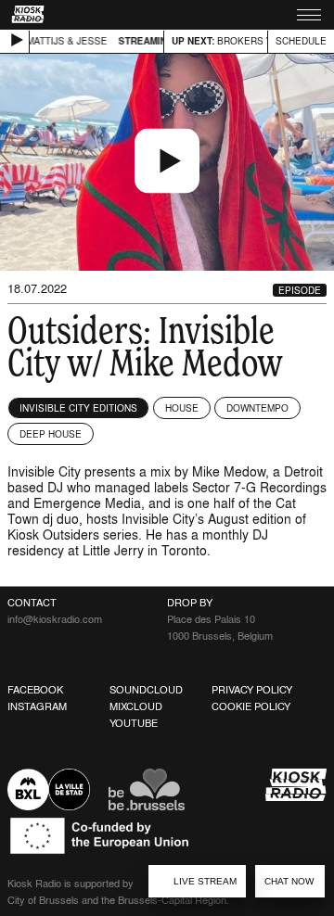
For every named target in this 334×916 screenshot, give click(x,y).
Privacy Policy (252, 689)
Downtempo (257, 407)
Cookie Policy (251, 706)
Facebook (35, 689)
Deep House (50, 433)
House (182, 407)
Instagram (37, 706)
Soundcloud (146, 689)
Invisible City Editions (78, 407)
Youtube (133, 723)
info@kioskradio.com (54, 619)
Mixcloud (135, 706)
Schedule (301, 40)
